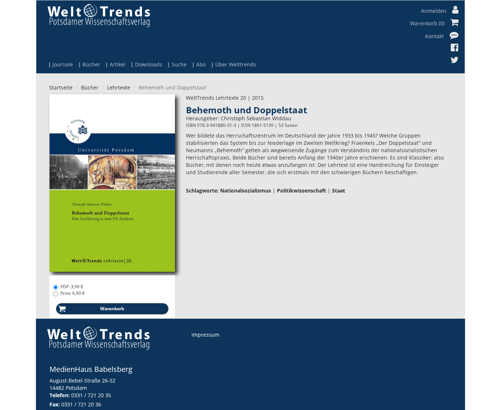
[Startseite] (98, 15)
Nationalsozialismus (245, 190)
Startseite (61, 87)
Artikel (117, 64)
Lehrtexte (118, 87)
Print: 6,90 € (73, 293)
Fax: (55, 404)
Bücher (91, 64)
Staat (338, 190)
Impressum (205, 334)
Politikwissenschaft (301, 190)
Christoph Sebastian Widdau (256, 118)
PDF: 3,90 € (72, 286)
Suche (179, 64)
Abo (201, 64)
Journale (62, 64)
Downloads (148, 64)
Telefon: (60, 395)
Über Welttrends (235, 64)
